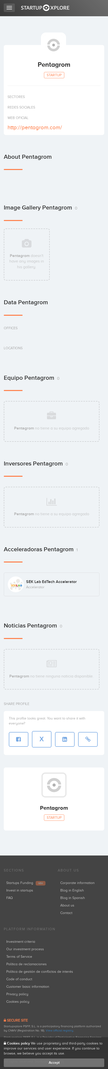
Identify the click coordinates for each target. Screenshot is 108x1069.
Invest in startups (19, 890)
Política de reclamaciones (26, 964)
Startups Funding (24, 883)
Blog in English (72, 890)
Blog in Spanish (72, 898)
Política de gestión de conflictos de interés (39, 972)
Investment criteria (20, 942)
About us (67, 905)
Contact (66, 913)
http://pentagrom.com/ (35, 127)
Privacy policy (17, 994)
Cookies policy (17, 1002)
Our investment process (25, 949)
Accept (54, 1062)
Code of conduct (19, 979)
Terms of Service (19, 956)
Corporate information (77, 883)
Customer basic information (27, 986)
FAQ (9, 898)
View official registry (59, 1030)
